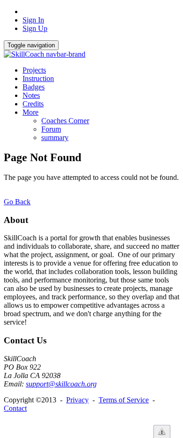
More (30, 112)
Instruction (38, 78)
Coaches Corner (65, 121)
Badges (34, 87)
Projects (34, 70)
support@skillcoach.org (61, 384)
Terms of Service (124, 400)
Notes (31, 95)
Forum (51, 129)
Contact (15, 408)
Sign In (33, 20)
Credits (33, 104)
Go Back (17, 202)
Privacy (77, 400)
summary (55, 137)
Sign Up (35, 28)
